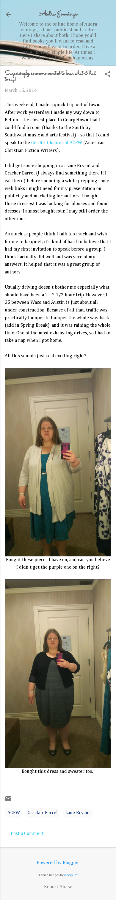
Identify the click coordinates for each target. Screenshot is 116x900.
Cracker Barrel (43, 813)
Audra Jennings (58, 14)
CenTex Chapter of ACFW (56, 143)
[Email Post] (8, 801)
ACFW (13, 813)
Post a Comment (27, 833)
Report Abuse (58, 887)
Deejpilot (71, 875)
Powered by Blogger (58, 862)
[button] (107, 74)
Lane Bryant (77, 813)
